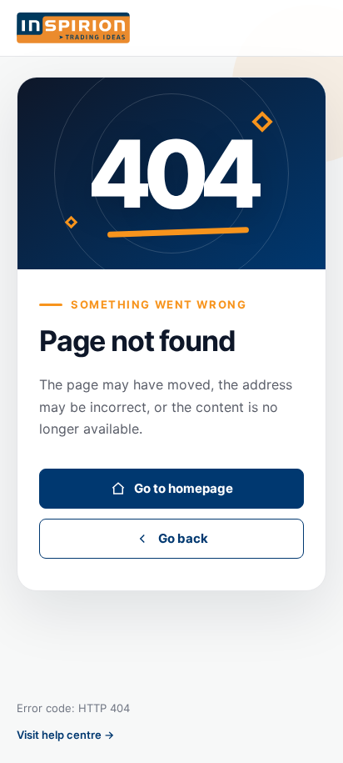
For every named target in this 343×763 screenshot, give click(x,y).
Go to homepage (183, 488)
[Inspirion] (171, 28)
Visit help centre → (65, 734)
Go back (183, 538)
